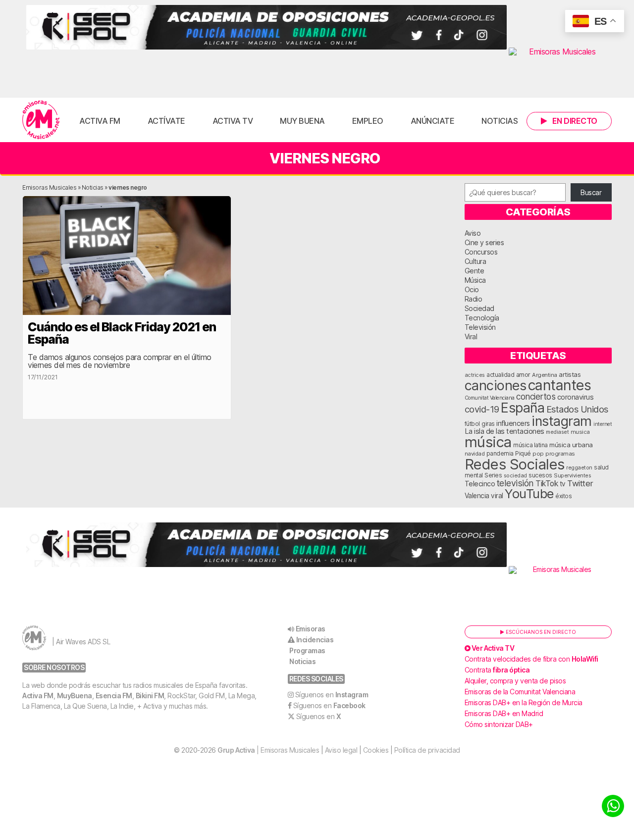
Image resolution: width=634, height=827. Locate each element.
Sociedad (479, 308)
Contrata (497, 670)
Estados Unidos (577, 409)
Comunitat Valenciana (490, 398)
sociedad (515, 475)
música (488, 442)
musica (580, 431)
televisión (515, 483)
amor (523, 374)
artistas (570, 374)
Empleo (367, 121)
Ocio (472, 289)
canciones (496, 385)
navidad (475, 453)
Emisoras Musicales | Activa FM (40, 120)
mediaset (557, 431)
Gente (474, 270)
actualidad (500, 374)
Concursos (481, 252)
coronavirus (575, 397)
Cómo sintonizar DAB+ (499, 724)
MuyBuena (74, 695)
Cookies (376, 750)
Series (493, 475)
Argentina (544, 374)
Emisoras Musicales (49, 187)
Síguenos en (332, 694)
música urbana (571, 445)
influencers (513, 423)
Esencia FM (114, 695)
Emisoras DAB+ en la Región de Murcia (523, 702)
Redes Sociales (515, 464)
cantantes (559, 385)
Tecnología (482, 317)
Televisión (480, 327)
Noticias (499, 121)
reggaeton (579, 467)
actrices (475, 374)
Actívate (166, 121)
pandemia (500, 453)
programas (560, 453)
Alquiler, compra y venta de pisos (515, 680)
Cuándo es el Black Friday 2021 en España (122, 333)
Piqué (523, 453)
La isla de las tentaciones (504, 431)
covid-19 (482, 409)
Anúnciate (433, 121)
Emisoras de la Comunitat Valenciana (520, 691)
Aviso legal (341, 750)
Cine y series (484, 242)
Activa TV (232, 121)
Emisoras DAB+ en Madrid (504, 713)
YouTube (529, 493)
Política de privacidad (427, 750)
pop (538, 453)
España (522, 407)
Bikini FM (150, 695)
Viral (471, 336)
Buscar (591, 192)
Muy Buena (302, 121)
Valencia (477, 496)
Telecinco (480, 483)
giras (488, 423)
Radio (473, 299)
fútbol (472, 423)
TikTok (546, 483)
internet (602, 424)
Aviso (473, 233)
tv (563, 484)
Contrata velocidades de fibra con (531, 659)
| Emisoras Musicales (268, 750)
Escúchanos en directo (540, 632)
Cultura (475, 261)
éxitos (563, 496)
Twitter (580, 483)
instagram (561, 421)
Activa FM (99, 121)
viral (497, 496)
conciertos (535, 396)
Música (475, 280)
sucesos (540, 475)
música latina (530, 445)
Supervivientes (572, 475)
